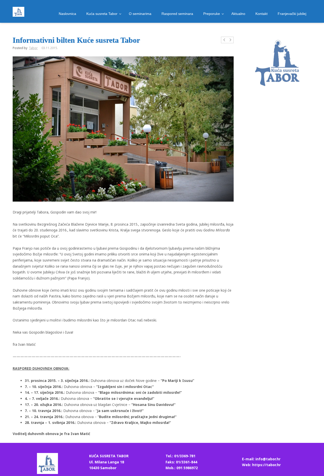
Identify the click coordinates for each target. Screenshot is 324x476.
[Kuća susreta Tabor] (18, 12)
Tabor (33, 48)
